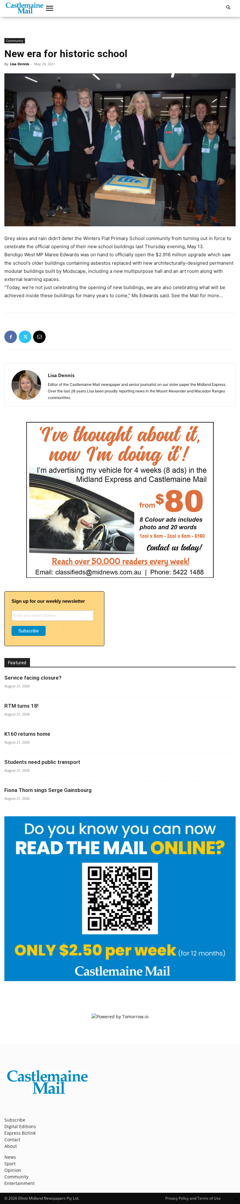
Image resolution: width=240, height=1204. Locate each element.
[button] (50, 8)
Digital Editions (20, 1126)
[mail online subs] (120, 979)
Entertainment (19, 1183)
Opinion (12, 1170)
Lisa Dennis (19, 63)
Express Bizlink (20, 1133)
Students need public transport (42, 762)
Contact (12, 1140)
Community (14, 40)
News (10, 1157)
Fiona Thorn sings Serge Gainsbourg (48, 790)
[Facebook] (10, 337)
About (10, 1146)
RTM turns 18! (21, 706)
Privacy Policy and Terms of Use (193, 1198)
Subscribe (14, 1120)
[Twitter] (25, 337)
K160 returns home (27, 734)
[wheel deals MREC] (120, 576)
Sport (10, 1164)
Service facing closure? (33, 678)
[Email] (39, 337)
